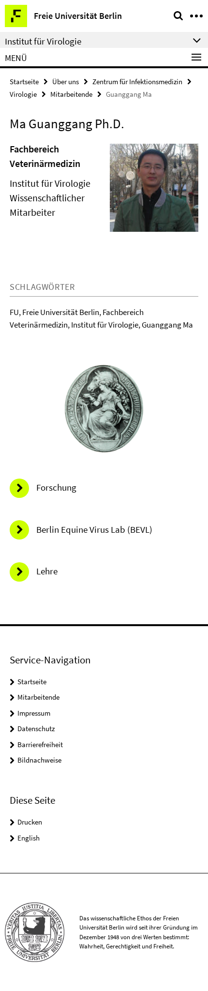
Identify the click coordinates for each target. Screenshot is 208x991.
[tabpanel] (104, 191)
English (28, 837)
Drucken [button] (29, 821)
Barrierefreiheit (40, 744)
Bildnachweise (39, 760)
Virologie (23, 94)
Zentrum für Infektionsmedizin (137, 81)
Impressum (33, 713)
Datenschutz (36, 728)
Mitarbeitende (71, 94)
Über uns (65, 81)
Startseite (24, 81)
